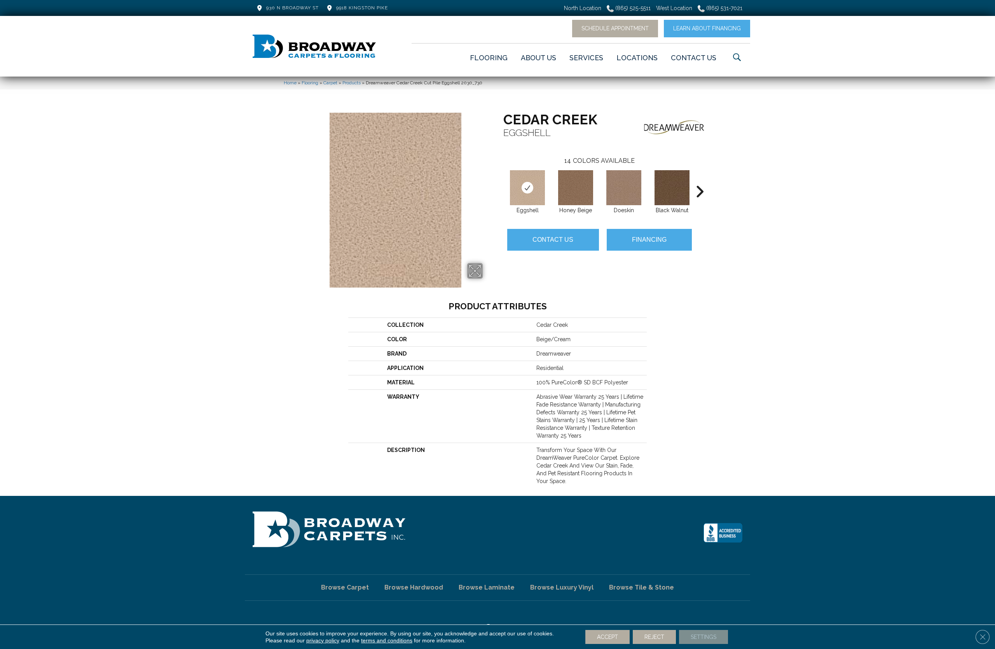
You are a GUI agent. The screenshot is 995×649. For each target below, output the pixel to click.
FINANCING (649, 239)
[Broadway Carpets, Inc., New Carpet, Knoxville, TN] (722, 533)
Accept (607, 637)
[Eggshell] (527, 187)
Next (699, 180)
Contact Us (552, 239)
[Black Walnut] (672, 187)
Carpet (330, 82)
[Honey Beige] (575, 187)
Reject (654, 637)
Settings (703, 637)
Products (351, 82)
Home (290, 82)
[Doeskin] (623, 187)
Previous (499, 180)
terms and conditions (386, 640)
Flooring (310, 82)
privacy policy (322, 640)
